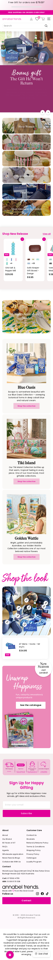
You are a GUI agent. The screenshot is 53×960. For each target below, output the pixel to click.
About (5, 835)
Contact (26, 900)
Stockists (30, 839)
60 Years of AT (8, 842)
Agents (5, 850)
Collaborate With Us (11, 861)
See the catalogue (30, 705)
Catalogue (31, 858)
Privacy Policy (32, 854)
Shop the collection (27, 406)
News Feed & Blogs (11, 858)
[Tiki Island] (26, 439)
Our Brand (7, 839)
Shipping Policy (33, 850)
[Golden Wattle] (26, 514)
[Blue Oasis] (26, 363)
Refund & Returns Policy (37, 842)
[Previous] (42, 112)
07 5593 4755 (10, 878)
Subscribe (26, 813)
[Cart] (43, 19)
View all (47, 233)
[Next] (48, 112)
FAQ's (4, 846)
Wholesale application (12, 854)
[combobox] (26, 26)
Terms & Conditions (35, 846)
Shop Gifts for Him (26, 103)
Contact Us (31, 835)
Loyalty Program (33, 861)
